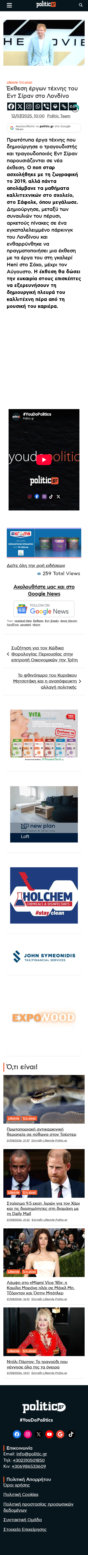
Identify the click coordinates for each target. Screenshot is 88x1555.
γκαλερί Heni (23, 620)
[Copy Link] (64, 106)
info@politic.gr (31, 1454)
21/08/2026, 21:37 (18, 1140)
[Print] (55, 106)
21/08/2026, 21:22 (18, 1219)
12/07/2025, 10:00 (28, 116)
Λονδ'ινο (13, 624)
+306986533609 (29, 1466)
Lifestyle (12, 82)
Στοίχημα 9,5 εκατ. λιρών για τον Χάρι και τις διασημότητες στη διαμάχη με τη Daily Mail (43, 1209)
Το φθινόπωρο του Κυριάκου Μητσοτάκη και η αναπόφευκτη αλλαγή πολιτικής (45, 681)
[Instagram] (29, 106)
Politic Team (58, 116)
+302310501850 (29, 1460)
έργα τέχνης (68, 620)
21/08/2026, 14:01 (18, 1373)
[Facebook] (11, 106)
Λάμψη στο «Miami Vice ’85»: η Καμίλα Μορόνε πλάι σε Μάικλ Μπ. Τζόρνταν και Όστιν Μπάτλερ (41, 1288)
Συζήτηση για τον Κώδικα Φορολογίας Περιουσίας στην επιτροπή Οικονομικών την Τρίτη (44, 654)
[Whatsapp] (38, 106)
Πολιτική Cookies (20, 1495)
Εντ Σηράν (52, 620)
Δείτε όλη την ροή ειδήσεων (36, 566)
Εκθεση (38, 620)
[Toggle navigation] (9, 5)
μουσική (25, 624)
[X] (20, 106)
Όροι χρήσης (16, 1485)
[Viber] (46, 106)
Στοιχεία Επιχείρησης (25, 1530)
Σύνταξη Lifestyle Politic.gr (49, 1140)
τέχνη (36, 624)
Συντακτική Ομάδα (22, 1520)
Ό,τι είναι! (25, 82)
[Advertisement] (44, 357)
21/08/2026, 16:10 (18, 1299)
